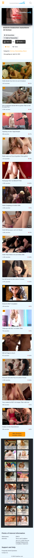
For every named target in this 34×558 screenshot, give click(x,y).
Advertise (4, 538)
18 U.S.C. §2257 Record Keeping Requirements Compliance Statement (22, 542)
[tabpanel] (17, 53)
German (12, 51)
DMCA (17, 536)
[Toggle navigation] (3, 2)
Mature (25, 51)
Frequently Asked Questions (9, 550)
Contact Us (5, 552)
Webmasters (5, 536)
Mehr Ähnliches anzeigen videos (17, 434)
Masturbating (18, 51)
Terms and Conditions (21, 538)
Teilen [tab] (16, 46)
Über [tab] (8, 46)
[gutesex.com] (17, 3)
